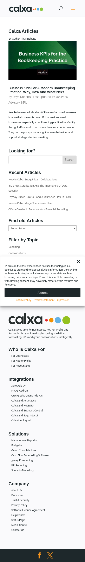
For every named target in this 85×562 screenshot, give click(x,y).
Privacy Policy (19, 505)
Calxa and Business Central (27, 410)
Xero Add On (18, 385)
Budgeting (17, 445)
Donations (17, 495)
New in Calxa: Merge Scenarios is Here (30, 203)
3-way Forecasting (22, 460)
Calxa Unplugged (21, 420)
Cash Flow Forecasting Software (29, 455)
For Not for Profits (21, 360)
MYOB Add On (19, 390)
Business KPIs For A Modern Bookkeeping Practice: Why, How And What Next (41, 90)
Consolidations (17, 253)
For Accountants (20, 365)
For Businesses (20, 355)
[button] (78, 262)
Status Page (18, 520)
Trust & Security (20, 500)
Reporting (14, 247)
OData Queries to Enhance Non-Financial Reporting (38, 209)
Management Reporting (24, 440)
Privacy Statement (43, 300)
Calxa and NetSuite (22, 405)
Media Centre (19, 525)
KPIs (24, 102)
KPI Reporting (19, 465)
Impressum (63, 300)
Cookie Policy (23, 300)
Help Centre (18, 515)
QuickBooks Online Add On (26, 395)
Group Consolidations (23, 450)
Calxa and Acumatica (23, 400)
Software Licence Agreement (28, 510)
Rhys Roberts (22, 97)
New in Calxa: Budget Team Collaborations (32, 179)
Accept (43, 292)
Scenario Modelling (22, 470)
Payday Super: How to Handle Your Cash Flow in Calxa (39, 197)
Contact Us (17, 530)
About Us (16, 490)
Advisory (14, 102)
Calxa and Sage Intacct (24, 415)
